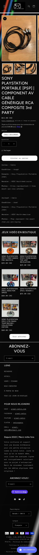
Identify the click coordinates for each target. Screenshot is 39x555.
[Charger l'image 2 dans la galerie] (19, 68)
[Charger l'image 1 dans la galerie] (7, 68)
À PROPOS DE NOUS (11, 391)
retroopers (18, 422)
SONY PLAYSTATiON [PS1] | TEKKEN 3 (28, 290)
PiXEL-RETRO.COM (19, 537)
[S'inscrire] (32, 358)
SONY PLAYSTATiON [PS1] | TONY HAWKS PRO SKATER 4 (10, 258)
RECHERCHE (8, 371)
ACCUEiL (7, 376)
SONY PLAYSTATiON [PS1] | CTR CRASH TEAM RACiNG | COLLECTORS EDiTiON (10, 323)
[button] (4, 6)
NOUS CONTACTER (10, 386)
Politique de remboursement (23, 541)
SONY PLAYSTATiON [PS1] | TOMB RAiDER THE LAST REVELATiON (28, 259)
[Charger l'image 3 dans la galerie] (31, 68)
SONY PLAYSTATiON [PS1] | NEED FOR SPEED (10, 291)
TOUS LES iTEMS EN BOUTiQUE (15, 396)
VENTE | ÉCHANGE (11, 381)
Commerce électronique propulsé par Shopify (18, 539)
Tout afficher (19, 336)
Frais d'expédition (8, 120)
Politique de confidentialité (20, 545)
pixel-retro (20, 413)
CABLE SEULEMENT (11, 134)
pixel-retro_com (18, 409)
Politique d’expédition (15, 551)
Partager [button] (7, 150)
